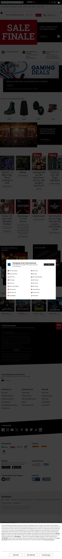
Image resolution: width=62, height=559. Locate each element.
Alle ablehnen (31, 555)
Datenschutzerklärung (49, 539)
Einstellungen (46, 555)
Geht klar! (16, 555)
